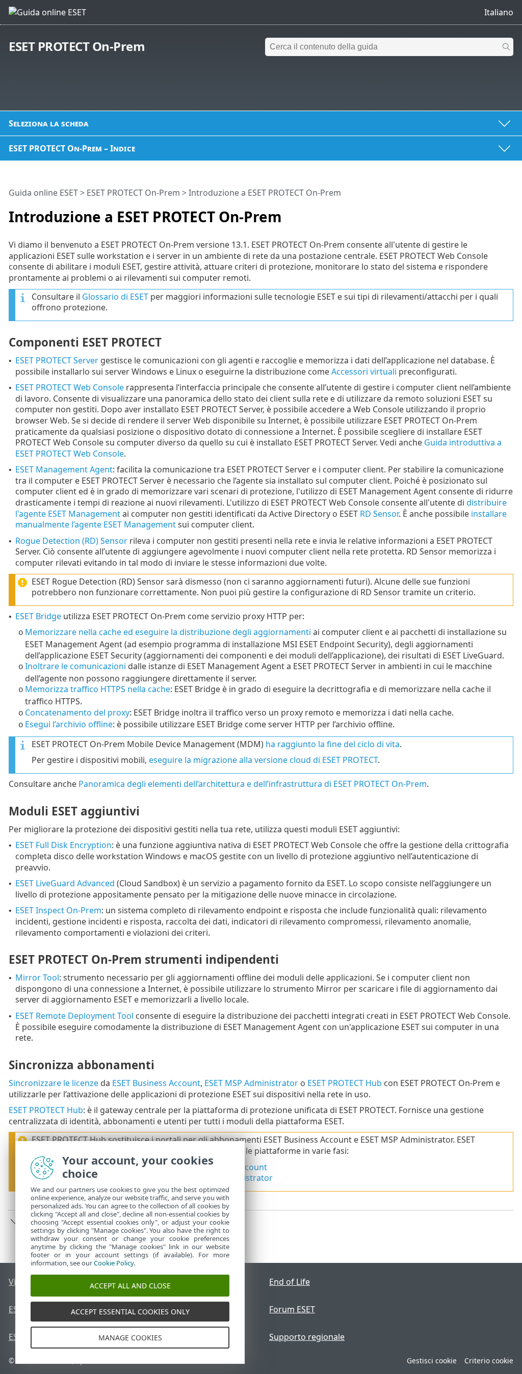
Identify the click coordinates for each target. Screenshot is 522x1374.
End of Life (289, 1281)
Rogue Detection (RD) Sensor (71, 540)
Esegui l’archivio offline (69, 724)
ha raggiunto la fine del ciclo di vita (333, 744)
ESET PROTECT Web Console (69, 387)
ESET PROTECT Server (56, 360)
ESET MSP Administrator (251, 1083)
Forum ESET (292, 1309)
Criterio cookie (488, 1360)
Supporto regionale (307, 1336)
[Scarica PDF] (492, 212)
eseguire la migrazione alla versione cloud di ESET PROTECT (263, 759)
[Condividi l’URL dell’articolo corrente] (477, 212)
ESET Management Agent (64, 469)
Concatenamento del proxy (77, 712)
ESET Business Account (156, 1083)
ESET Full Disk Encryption (63, 845)
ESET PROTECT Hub (344, 1083)
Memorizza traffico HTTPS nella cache (97, 689)
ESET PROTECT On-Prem (77, 46)
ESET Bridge (38, 616)
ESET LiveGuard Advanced (65, 883)
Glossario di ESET (115, 296)
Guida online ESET (43, 192)
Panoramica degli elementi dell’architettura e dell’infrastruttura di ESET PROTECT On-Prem (253, 783)
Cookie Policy (114, 1262)
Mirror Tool (37, 977)
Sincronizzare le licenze (53, 1083)
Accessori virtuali (364, 371)
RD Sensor (379, 513)
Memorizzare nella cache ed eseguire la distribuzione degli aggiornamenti (168, 632)
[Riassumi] (507, 212)
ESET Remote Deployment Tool (74, 1015)
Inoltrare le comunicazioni (75, 666)
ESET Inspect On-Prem (58, 910)
